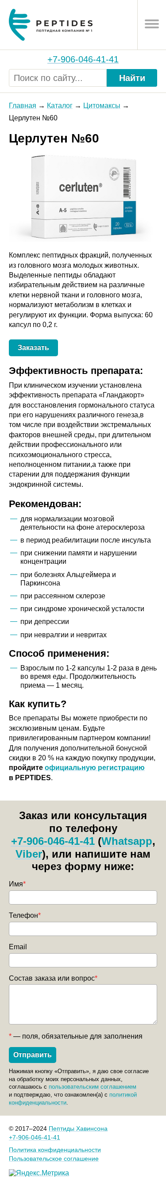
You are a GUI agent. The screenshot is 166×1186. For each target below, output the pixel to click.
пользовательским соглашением (92, 1086)
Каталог (60, 105)
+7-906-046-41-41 (83, 59)
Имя (17, 884)
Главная (22, 105)
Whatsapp (126, 841)
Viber (28, 854)
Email (18, 947)
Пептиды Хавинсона (78, 1128)
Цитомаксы (101, 105)
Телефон (25, 915)
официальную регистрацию (95, 767)
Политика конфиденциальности (55, 1149)
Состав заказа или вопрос (53, 978)
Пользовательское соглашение (54, 1158)
